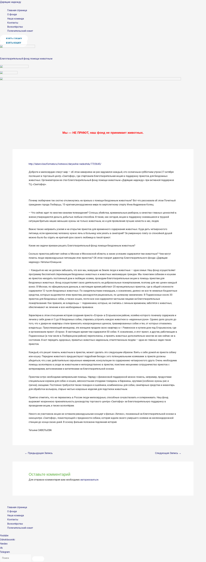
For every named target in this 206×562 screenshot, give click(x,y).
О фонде (12, 14)
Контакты (12, 22)
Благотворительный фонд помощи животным (26, 58)
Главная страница (17, 10)
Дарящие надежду (10, 2)
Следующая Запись (168, 453)
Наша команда (15, 18)
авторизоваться (89, 479)
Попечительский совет (20, 30)
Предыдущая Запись (39, 453)
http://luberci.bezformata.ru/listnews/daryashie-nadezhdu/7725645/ (65, 164)
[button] (14, 38)
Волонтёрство (15, 26)
